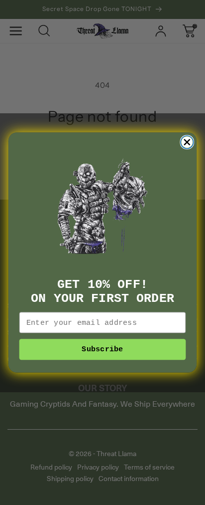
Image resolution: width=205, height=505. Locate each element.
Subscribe (102, 349)
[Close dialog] (187, 142)
